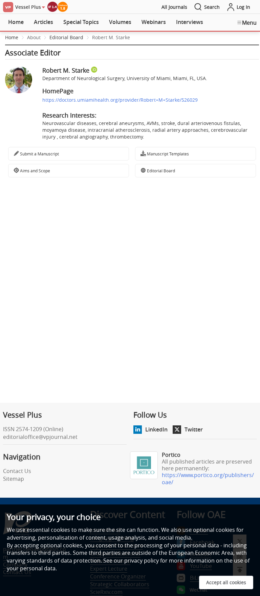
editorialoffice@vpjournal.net (40, 437)
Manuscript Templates (167, 153)
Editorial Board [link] (66, 37)
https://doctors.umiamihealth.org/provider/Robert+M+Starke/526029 (120, 100)
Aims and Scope (34, 170)
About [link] (34, 37)
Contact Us (17, 471)
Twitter (194, 429)
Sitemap (13, 478)
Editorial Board (160, 170)
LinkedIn (156, 429)
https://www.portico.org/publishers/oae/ (208, 478)
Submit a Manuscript (39, 153)
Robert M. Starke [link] (111, 37)
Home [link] (11, 37)
